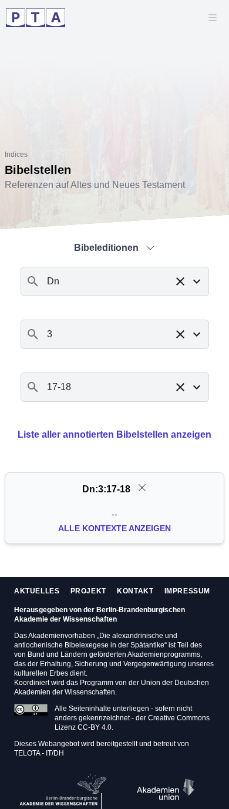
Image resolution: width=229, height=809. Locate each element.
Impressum (187, 591)
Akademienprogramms (163, 654)
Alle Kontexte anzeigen (114, 528)
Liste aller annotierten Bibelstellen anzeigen (114, 434)
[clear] (142, 487)
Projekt (88, 591)
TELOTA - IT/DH (39, 753)
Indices (16, 154)
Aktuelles (36, 591)
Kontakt (135, 591)
